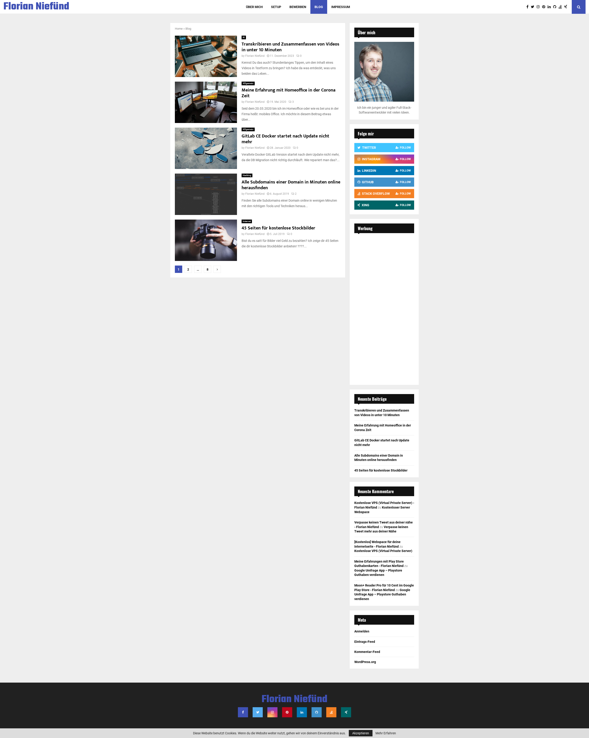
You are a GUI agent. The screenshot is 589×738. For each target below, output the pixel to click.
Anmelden (361, 631)
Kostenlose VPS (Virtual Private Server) (383, 551)
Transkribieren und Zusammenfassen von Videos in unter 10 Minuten (290, 47)
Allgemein (248, 83)
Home (179, 28)
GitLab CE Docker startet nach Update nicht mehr (285, 139)
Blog (319, 7)
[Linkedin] (550, 7)
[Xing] (566, 7)
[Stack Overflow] (561, 7)
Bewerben (297, 7)
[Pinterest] (545, 7)
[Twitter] (534, 7)
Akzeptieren (360, 733)
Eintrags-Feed (364, 642)
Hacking (247, 175)
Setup (276, 7)
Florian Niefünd (36, 7)
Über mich (254, 7)
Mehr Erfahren (385, 733)
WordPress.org (365, 662)
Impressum (340, 7)
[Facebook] (528, 7)
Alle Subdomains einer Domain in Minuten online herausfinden (291, 185)
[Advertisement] (384, 307)
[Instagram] (539, 7)
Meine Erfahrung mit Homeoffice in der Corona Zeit (288, 93)
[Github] (556, 7)
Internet (247, 221)
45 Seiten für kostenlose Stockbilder (278, 228)
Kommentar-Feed (367, 652)
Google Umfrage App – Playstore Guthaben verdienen (382, 594)
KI (244, 37)
